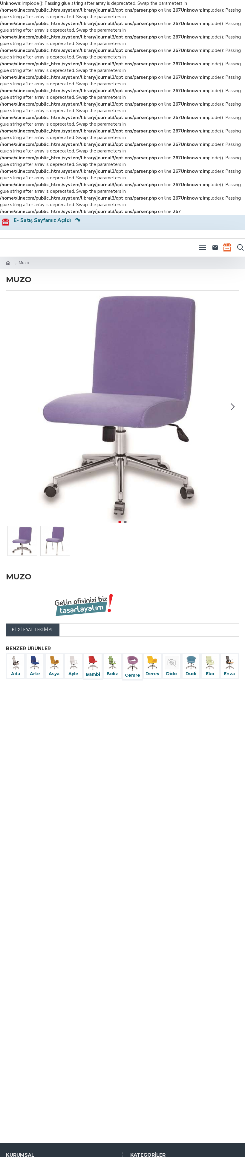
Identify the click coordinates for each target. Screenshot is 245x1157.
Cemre (132, 675)
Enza (229, 673)
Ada (15, 673)
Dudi (191, 673)
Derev (152, 673)
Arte (35, 673)
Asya (54, 673)
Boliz (112, 673)
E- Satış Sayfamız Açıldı (44, 220)
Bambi (93, 674)
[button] (12, 407)
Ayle (73, 673)
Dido (171, 673)
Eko (210, 673)
